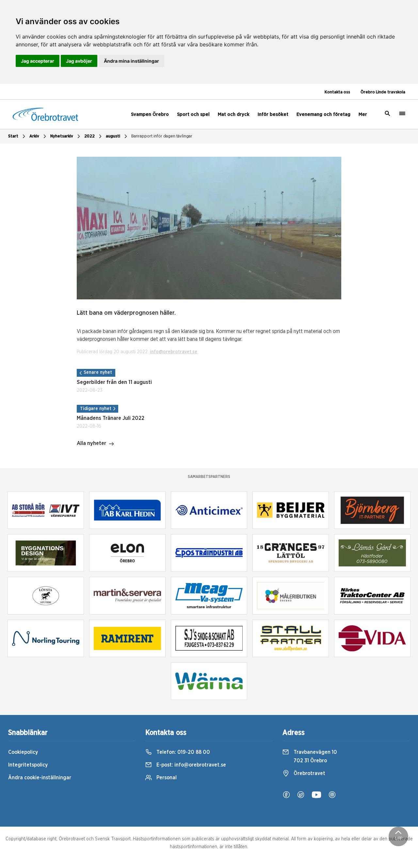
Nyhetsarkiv (61, 136)
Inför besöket (273, 114)
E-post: (190, 765)
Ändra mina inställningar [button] (131, 61)
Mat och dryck (233, 114)
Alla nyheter (91, 443)
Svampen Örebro (150, 114)
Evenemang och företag (323, 114)
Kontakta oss (337, 92)
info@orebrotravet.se (173, 352)
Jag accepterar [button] (37, 61)
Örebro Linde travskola (383, 92)
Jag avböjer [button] (79, 61)
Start (13, 136)
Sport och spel (193, 114)
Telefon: (182, 752)
